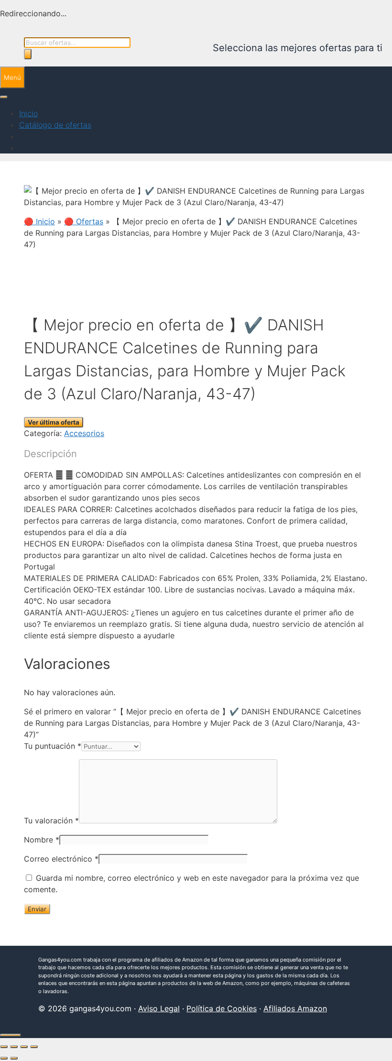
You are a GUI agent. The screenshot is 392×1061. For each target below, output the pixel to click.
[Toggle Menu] (4, 97)
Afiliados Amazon (295, 1008)
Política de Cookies (221, 1008)
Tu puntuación (52, 746)
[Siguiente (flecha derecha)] (14, 1058)
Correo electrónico (61, 859)
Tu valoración (51, 820)
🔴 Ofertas (83, 221)
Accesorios (84, 433)
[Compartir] (24, 1046)
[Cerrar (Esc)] (34, 1046)
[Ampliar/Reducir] (4, 1046)
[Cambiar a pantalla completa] (14, 1046)
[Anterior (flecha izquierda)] (4, 1058)
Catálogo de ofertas (55, 125)
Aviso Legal (159, 1008)
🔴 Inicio (39, 221)
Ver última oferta (53, 422)
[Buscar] (28, 54)
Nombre (41, 839)
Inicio (28, 113)
